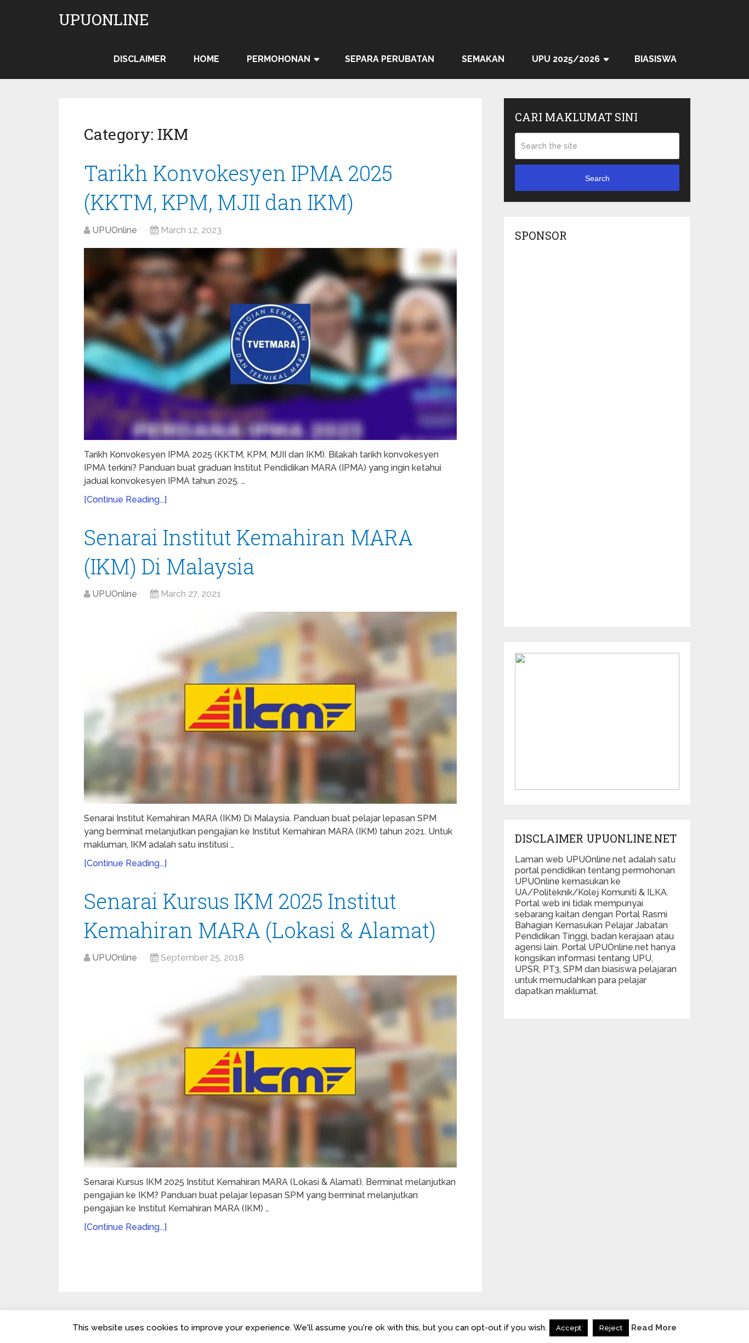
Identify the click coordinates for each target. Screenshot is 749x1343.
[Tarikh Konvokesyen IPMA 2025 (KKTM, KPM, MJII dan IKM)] (270, 344)
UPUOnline (104, 19)
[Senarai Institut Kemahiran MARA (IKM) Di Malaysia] (270, 708)
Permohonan (278, 59)
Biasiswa (655, 59)
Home (206, 59)
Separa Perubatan (389, 59)
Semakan (483, 59)
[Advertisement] (597, 437)
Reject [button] (610, 1328)
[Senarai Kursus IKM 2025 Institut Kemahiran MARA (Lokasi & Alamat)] (270, 1071)
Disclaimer (140, 59)
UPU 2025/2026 (566, 59)
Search (597, 178)
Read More (654, 1328)
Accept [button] (568, 1328)
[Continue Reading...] (125, 499)
